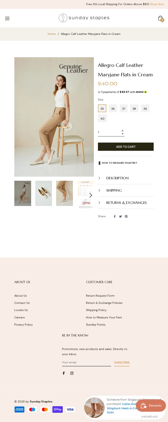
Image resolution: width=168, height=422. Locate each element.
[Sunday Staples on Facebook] (63, 373)
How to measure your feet (119, 163)
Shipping (113, 190)
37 (123, 109)
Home (52, 34)
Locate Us (21, 310)
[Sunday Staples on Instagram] (72, 373)
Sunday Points (96, 324)
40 (102, 118)
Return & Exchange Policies (104, 303)
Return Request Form (100, 295)
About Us (20, 295)
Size (100, 99)
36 (113, 109)
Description (117, 178)
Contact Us (22, 303)
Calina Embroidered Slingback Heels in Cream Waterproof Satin (132, 408)
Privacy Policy (23, 324)
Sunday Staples (41, 401)
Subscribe (122, 362)
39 (145, 109)
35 (102, 109)
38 (134, 109)
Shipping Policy (96, 310)
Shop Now (157, 4)
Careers (19, 317)
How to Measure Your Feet (104, 317)
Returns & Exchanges (126, 202)
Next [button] (91, 195)
